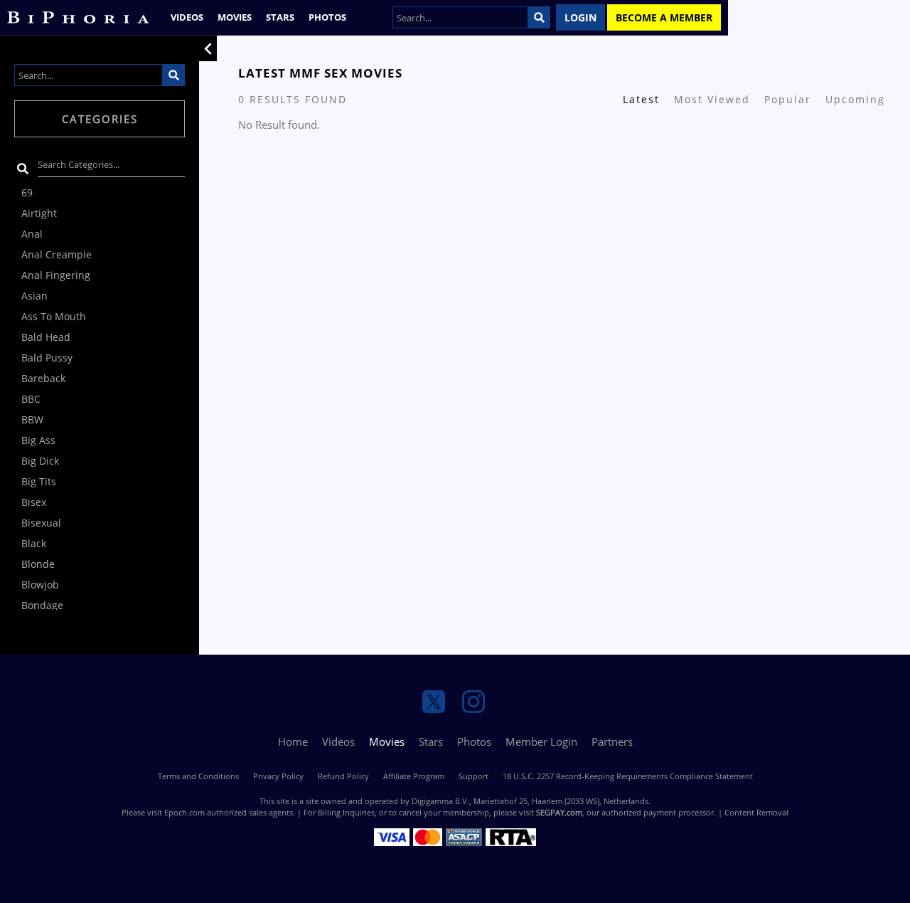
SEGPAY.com (559, 812)
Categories (100, 119)
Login (580, 17)
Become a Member (664, 17)
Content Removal (756, 812)
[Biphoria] (78, 17)
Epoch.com (184, 812)
